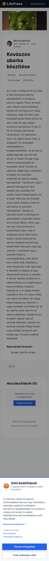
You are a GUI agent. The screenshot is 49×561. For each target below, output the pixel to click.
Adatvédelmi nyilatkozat (12, 537)
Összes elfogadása (24, 546)
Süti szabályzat (9, 534)
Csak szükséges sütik (24, 555)
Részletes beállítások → (14, 524)
